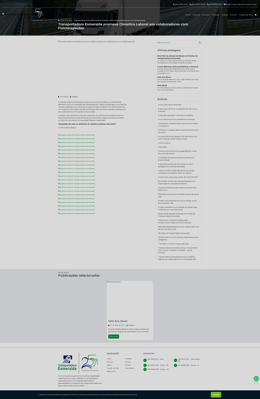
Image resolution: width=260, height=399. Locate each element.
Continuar (216, 394)
